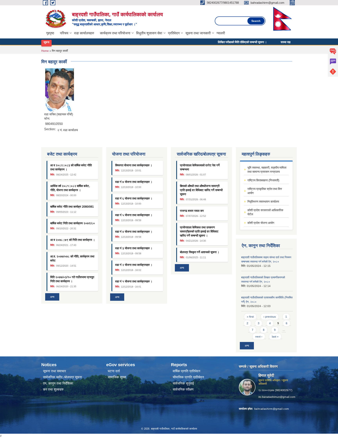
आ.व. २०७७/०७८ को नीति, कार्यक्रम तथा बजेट (72, 258)
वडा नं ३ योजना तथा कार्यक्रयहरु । (133, 248)
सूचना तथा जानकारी (198, 33)
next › (258, 336)
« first (250, 316)
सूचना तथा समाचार (54, 371)
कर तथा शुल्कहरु (53, 389)
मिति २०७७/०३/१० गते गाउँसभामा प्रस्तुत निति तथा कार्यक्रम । (72, 279)
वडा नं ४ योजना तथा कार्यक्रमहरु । (133, 231)
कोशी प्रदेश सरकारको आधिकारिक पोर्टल (265, 212)
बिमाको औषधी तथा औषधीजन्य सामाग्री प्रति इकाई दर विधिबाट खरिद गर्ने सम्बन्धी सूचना (201, 190)
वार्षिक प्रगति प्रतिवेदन (186, 371)
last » (275, 336)
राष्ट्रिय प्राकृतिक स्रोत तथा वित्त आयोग (264, 191)
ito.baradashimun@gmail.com (276, 396)
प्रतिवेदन (174, 33)
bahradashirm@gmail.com (271, 408)
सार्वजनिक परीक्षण (183, 389)
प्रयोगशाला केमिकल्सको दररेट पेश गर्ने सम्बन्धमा (200, 167)
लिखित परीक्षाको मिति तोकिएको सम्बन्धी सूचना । (233, 42)
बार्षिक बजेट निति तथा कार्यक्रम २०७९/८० (72, 223)
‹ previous (269, 316)
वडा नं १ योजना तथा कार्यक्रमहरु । (133, 281)
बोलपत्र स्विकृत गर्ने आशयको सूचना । (199, 252)
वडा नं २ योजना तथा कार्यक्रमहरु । (133, 264)
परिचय (64, 33)
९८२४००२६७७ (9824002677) (275, 390)
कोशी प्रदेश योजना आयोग (260, 222)
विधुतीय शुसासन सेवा (149, 33)
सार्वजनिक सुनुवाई (183, 383)
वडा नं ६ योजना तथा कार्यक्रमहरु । (133, 198)
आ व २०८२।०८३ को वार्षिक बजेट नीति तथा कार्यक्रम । (71, 167)
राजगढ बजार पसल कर (192, 210)
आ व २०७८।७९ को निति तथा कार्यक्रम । (72, 239)
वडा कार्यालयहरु (84, 33)
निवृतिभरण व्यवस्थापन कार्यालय (263, 201)
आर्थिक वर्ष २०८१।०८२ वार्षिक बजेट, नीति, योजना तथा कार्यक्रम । (70, 188)
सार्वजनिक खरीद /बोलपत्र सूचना (62, 377)
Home (45, 50)
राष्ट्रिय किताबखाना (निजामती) (263, 180)
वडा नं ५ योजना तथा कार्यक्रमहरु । (133, 215)
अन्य (52, 296)
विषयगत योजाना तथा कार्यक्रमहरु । (133, 165)
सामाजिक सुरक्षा (117, 377)
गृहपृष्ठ (50, 33)
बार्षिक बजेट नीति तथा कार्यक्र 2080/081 (72, 206)
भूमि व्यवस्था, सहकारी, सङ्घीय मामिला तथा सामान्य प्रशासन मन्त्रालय (266, 169)
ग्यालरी (221, 33)
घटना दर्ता (114, 371)
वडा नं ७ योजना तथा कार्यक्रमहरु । (133, 181)
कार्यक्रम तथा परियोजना (115, 33)
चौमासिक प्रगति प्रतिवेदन (188, 377)
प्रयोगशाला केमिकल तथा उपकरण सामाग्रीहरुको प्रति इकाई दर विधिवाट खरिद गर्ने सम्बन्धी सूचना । (199, 231)
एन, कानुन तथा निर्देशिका (58, 383)
